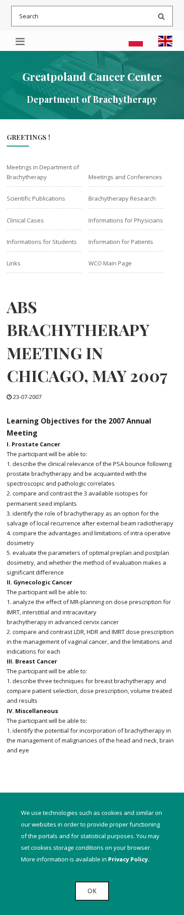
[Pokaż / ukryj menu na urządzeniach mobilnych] (20, 40)
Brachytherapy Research (122, 198)
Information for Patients (120, 242)
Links (14, 263)
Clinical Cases (25, 220)
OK (92, 890)
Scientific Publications (36, 198)
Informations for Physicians (125, 220)
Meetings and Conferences (125, 177)
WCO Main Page (110, 263)
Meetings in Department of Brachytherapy (43, 172)
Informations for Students (42, 242)
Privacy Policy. (129, 859)
